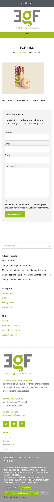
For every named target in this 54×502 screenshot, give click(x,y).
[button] (27, 34)
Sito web (9, 155)
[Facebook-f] (22, 3)
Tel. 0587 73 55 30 (10, 412)
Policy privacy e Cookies (15, 497)
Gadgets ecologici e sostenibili (16, 265)
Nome (8, 132)
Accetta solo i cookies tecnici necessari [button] (22, 493)
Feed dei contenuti (11, 325)
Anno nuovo (7, 293)
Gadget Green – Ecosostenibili (16, 279)
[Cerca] (49, 246)
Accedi (5, 320)
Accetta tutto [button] (26, 487)
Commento (11, 166)
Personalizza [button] (11, 488)
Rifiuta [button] (44, 493)
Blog (4, 297)
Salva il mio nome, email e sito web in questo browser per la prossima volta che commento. (27, 206)
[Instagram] (31, 3)
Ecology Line (8, 302)
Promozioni (7, 307)
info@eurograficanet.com (14, 415)
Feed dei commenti (11, 330)
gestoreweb (20, 52)
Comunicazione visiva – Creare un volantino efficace (26, 274)
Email (8, 143)
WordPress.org (9, 334)
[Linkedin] (26, 3)
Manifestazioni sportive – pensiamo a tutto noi (24, 270)
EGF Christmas (9, 260)
